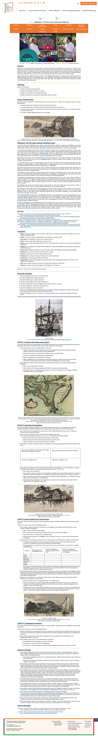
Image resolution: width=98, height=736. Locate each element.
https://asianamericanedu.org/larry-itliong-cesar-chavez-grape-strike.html (38, 713)
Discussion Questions (82, 25)
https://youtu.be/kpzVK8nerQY (28, 436)
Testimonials (87, 723)
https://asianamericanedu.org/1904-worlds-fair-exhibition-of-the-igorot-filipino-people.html (42, 710)
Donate (93, 3)
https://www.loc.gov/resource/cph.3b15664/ (49, 516)
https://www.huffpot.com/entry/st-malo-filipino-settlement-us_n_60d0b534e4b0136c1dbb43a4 (44, 223)
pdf (59, 18)
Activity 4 (55, 29)
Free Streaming (72, 729)
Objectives (29, 25)
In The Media (87, 721)
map (33, 348)
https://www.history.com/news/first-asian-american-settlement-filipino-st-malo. (40, 215)
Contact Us (87, 727)
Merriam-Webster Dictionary (39, 269)
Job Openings (87, 725)
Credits (55, 31)
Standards (42, 31)
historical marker (39, 368)
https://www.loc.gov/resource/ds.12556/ (70, 140)
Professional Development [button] (71, 10)
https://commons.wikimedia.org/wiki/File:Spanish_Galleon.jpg (56, 339)
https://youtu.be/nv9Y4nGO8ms (43, 469)
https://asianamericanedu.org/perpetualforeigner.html (50, 654)
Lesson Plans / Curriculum (37, 10)
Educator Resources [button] (89, 10)
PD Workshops (71, 721)
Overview (16, 25)
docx (42, 18)
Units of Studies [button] (54, 10)
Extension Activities (68, 29)
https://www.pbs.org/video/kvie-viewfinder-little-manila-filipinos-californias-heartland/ (41, 693)
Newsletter (85, 3)
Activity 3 (42, 29)
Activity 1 (16, 29)
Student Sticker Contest (74, 727)
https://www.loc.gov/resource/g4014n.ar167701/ (49, 422)
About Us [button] (22, 10)
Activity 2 (29, 29)
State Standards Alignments (75, 723)
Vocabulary (69, 25)
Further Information (81, 29)
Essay (55, 25)
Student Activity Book (73, 725)
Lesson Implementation (42, 25)
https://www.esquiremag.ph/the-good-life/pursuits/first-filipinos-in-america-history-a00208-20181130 (50, 217)
